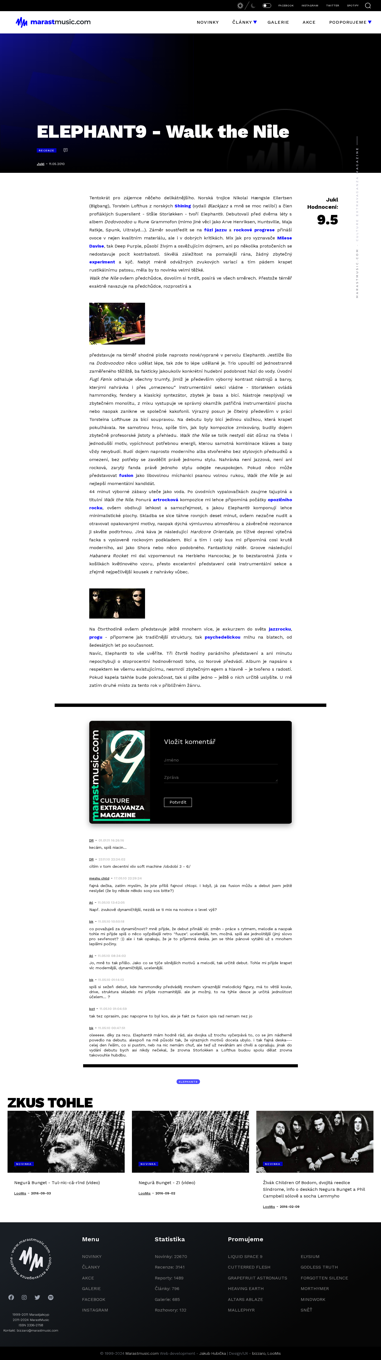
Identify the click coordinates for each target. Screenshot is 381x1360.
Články (242, 22)
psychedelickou (222, 637)
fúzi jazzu (215, 229)
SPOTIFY (352, 5)
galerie (91, 1288)
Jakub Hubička (212, 1353)
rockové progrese (254, 229)
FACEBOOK (286, 5)
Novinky (208, 22)
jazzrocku (280, 629)
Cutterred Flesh (249, 1267)
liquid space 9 (245, 1256)
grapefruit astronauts (257, 1278)
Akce (309, 22)
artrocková (165, 499)
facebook (93, 1299)
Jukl (40, 164)
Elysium (310, 1256)
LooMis (274, 1353)
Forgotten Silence (324, 1278)
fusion (126, 475)
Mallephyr (241, 1310)
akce (88, 1278)
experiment (102, 262)
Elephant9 (188, 1081)
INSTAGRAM (310, 5)
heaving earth (246, 1288)
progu (95, 637)
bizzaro (259, 1353)
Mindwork (313, 1299)
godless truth (319, 1267)
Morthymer (315, 1288)
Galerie (278, 22)
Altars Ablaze (245, 1299)
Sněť (306, 1310)
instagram (95, 1310)
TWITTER (332, 5)
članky (91, 1267)
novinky (92, 1256)
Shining (183, 206)
